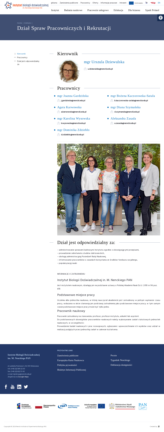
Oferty (95, 2)
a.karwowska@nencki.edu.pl (73, 112)
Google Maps (23, 376)
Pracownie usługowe (98, 10)
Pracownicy (85, 2)
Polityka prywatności (67, 365)
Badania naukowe (73, 10)
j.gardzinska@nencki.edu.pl (73, 100)
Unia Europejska (136, 4)
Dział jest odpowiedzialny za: (28, 63)
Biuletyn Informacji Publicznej (71, 369)
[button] (160, 17)
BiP (153, 4)
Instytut (55, 10)
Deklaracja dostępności (121, 365)
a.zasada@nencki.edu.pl (125, 123)
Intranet (123, 2)
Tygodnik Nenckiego (120, 360)
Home (19, 23)
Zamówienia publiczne (69, 2)
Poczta (114, 355)
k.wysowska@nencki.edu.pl (73, 123)
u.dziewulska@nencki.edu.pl (100, 69)
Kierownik (21, 53)
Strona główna (51, 2)
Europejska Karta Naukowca (70, 360)
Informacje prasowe (109, 2)
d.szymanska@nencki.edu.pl (127, 112)
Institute (27, 23)
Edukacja (118, 10)
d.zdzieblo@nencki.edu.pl (72, 134)
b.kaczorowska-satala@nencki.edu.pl (131, 100)
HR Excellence (148, 3)
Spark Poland (152, 10)
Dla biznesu (134, 10)
